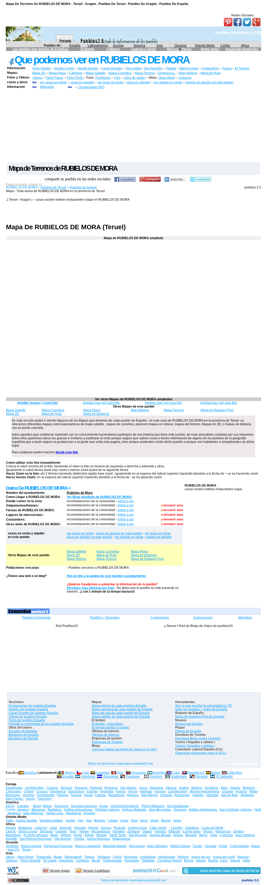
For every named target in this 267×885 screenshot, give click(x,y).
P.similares (103, 78)
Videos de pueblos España (28, 716)
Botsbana (25, 828)
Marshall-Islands (114, 846)
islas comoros (245, 835)
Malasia (243, 857)
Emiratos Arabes (51, 820)
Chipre (29, 791)
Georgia (28, 795)
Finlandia (106, 791)
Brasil (37, 806)
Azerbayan (182, 795)
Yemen (84, 831)
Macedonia (116, 795)
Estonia (92, 791)
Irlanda (235, 788)
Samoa (235, 860)
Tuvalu (197, 846)
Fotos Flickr (75, 78)
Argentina (160, 773)
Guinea (106, 828)
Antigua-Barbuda (134, 809)
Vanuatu (210, 846)
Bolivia (215, 773)
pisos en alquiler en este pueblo (89, 537)
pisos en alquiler (138, 82)
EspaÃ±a (30, 773)
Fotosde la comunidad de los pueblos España (41, 724)
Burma (188, 860)
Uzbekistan (148, 857)
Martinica (14, 813)
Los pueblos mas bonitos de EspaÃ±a (40, 49)
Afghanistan (166, 857)
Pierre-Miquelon (153, 806)
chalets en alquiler (159, 537)
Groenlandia (45, 795)
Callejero (113, 49)
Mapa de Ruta (211, 73)
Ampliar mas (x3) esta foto (163, 403)
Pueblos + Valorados (104, 617)
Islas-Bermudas (160, 809)
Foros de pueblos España (27, 720)
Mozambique (101, 831)
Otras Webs (167, 78)
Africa (245, 45)
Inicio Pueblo (41, 68)
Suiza (143, 788)
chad (53, 828)
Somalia (80, 828)
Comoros (226, 835)
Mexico (70, 773)
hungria (160, 791)
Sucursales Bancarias (241, 49)
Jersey (30, 799)
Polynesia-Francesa (58, 846)
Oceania (180, 45)
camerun (41, 828)
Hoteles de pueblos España (28, 709)
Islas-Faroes (14, 799)
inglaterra (211, 788)
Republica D (196, 773)
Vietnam (11, 860)
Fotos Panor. (54, 78)
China (117, 857)
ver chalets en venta (168, 82)
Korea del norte (224, 857)
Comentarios (160, 617)
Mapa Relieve (77, 559)
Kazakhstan (14, 788)
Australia (12, 846)
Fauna (227, 68)
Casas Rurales (111, 68)
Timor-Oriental (30, 860)
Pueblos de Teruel (53, 187)
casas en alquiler (82, 82)
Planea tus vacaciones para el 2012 (200, 753)
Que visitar (134, 68)
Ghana (208, 831)
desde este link (67, 452)
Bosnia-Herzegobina (204, 791)
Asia (159, 45)
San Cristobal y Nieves (236, 809)
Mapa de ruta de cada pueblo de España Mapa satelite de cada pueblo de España (121, 714)
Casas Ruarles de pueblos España (33, 713)
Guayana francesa (84, 806)
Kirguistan (132, 860)
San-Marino (149, 795)
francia (121, 791)
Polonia (62, 795)
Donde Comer (64, 68)
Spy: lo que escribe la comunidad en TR (203, 705)
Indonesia (66, 860)
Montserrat (73, 813)
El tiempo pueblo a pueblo (110, 727)
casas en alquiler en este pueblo (119, 533)
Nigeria (66, 835)
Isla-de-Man (229, 795)
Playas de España (188, 731)
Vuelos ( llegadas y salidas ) (195, 746)
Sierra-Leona (27, 831)
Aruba (103, 806)
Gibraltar (212, 795)
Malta (253, 791)
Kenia (78, 835)
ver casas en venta (53, 82)
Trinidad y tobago (107, 809)
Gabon (147, 831)
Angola (11, 828)
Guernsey (45, 799)
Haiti (257, 809)
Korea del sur (200, 857)
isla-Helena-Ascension (36, 839)
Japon (10, 857)
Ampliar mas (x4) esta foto (218, 403)
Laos (223, 860)
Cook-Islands (239, 846)
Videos (37, 78)
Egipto (89, 835)
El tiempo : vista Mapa (107, 724)
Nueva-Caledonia (87, 846)
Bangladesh (73, 857)
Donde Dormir (88, 68)
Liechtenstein (34, 788)
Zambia (238, 831)
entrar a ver (126, 501)
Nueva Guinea (31, 846)
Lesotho (177, 828)
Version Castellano (96, 871)
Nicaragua (111, 776)
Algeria (93, 828)
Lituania (52, 788)
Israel (124, 820)
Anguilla (89, 813)
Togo (72, 831)
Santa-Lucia (54, 813)
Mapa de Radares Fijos (217, 410)
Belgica (196, 788)
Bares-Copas (189, 68)
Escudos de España (23, 731)
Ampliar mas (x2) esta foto (101, 403)
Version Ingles (60, 871)
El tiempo (87, 49)
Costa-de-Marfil (212, 828)
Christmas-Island (169, 860)
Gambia (160, 831)
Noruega (81, 788)
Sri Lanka (50, 860)
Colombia (103, 773)
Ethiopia (174, 831)
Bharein (99, 820)
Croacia (41, 791)
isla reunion (62, 839)
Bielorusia (13, 795)
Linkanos (184, 78)
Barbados (55, 809)
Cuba (176, 773)
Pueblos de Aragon (83, 187)
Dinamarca (58, 791)
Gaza (144, 820)
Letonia (100, 795)
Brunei (166, 820)
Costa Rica (234, 773)
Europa (118, 45)
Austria (184, 788)
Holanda (146, 791)
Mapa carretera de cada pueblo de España (122, 709)
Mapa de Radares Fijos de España (199, 716)
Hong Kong (25, 857)
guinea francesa (98, 839)
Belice (47, 806)
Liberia (11, 831)
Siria (134, 820)
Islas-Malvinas (33, 813)
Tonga (26, 849)
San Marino (128, 788)
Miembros (245, 617)
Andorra (241, 791)
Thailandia (44, 857)
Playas (187, 49)
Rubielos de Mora (80, 493)
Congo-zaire (192, 831)
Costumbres (210, 68)
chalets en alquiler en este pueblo (209, 82)
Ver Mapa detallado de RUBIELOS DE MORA (99, 497)
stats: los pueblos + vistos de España (201, 709)
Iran (80, 820)
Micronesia (137, 846)
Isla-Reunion (138, 835)
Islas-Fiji (13, 849)
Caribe (225, 45)
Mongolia (130, 857)
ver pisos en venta (110, 82)
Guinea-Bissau (160, 835)
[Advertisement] (133, 125)
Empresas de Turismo (107, 742)
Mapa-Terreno (145, 73)
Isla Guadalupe (178, 806)
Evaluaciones (203, 617)
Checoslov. (13, 791)
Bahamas (38, 809)
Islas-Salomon (157, 846)
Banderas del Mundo (23, 738)
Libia (213, 835)
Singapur (103, 857)
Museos (173, 49)
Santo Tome (117, 835)
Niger (54, 835)
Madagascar (121, 839)
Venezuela (138, 773)
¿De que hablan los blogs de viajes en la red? (124, 749)
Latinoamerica (98, 45)
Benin (203, 835)
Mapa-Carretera (120, 73)
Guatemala (179, 776)
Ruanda (119, 828)
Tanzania (46, 831)
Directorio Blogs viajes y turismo (198, 738)
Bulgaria (249, 788)
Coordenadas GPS (91, 87)
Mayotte (11, 839)
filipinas (183, 857)
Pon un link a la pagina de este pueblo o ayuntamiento (106, 576)
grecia (132, 791)
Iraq (89, 820)
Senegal (65, 828)
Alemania (156, 788)
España (74, 45)
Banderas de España (24, 735)
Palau (223, 846)
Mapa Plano (57, 73)
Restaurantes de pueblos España (32, 705)
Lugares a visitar (143, 49)
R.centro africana (35, 835)
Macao (201, 860)
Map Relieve (188, 73)
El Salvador (224, 776)
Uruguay (156, 776)
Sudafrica (192, 828)
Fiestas (171, 68)
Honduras (88, 776)
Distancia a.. (167, 73)
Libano (113, 820)
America (139, 45)
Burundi (191, 835)
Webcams (47, 87)
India (246, 860)
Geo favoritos (153, 68)
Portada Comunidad (36, 617)
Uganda (61, 831)
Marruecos (222, 831)
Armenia (166, 795)
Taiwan (89, 857)
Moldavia (247, 795)
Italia (224, 788)
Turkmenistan (112, 860)
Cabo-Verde (158, 828)
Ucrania (227, 791)
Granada (180, 809)
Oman (154, 820)
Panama (202, 776)
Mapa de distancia (96, 414)
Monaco (66, 788)
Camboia (82, 860)
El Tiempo (242, 68)
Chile (85, 773)
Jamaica (23, 809)
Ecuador (68, 776)
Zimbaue (133, 831)
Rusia (88, 795)
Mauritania (13, 835)
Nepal (96, 860)
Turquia (76, 795)
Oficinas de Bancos (105, 735)
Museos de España (189, 724)
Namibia (119, 831)
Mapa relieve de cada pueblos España (119, 705)
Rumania (111, 788)
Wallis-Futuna (180, 846)
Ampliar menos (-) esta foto (37, 403)
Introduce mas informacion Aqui (90, 588)
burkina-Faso (137, 828)
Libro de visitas (134, 78)
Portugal (96, 788)
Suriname (61, 806)
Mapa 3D (38, 73)
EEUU (10, 806)
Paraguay (133, 776)
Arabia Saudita (26, 820)
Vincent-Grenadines (125, 806)
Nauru (255, 846)
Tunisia (79, 839)
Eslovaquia (76, 791)
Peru (120, 773)
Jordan (70, 820)
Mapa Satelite (95, 73)
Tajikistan (148, 860)
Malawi (101, 835)
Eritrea (178, 835)
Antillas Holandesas (78, 809)
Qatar (10, 820)
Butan (58, 857)
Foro (117, 78)
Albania (171, 788)
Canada (23, 806)
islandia (198, 795)
